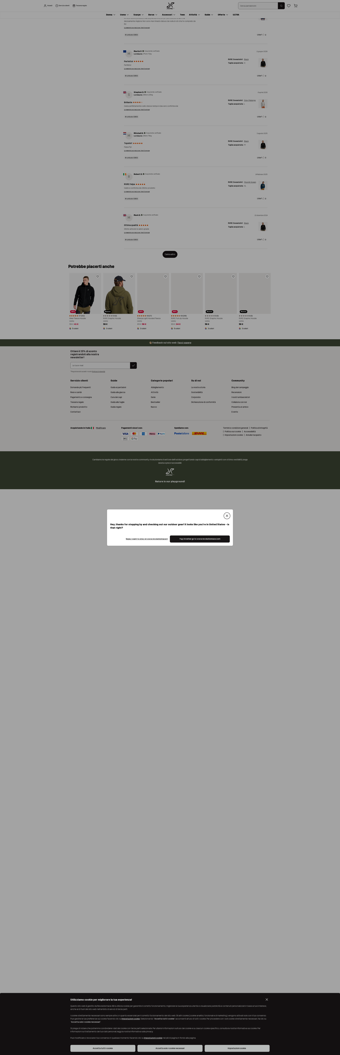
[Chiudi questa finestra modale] (227, 516)
